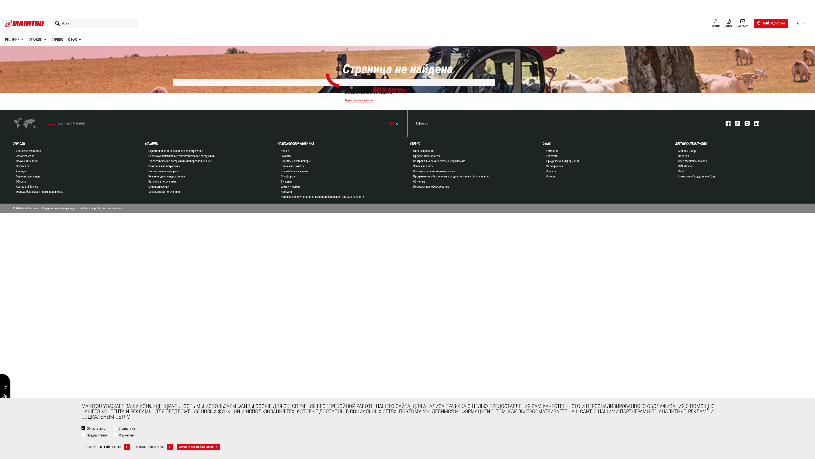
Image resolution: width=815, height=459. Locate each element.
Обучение (419, 181)
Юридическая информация (562, 161)
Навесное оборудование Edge (696, 176)
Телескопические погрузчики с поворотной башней (180, 161)
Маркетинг (126, 435)
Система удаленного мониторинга (434, 171)
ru (392, 123)
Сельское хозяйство (28, 151)
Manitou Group (687, 151)
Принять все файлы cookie (196, 447)
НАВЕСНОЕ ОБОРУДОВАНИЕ (296, 144)
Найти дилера (774, 23)
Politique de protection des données (101, 208)
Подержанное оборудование (431, 186)
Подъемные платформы (163, 171)
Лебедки (286, 191)
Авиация (21, 171)
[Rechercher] (56, 23)
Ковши (285, 151)
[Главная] (24, 23)
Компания (552, 151)
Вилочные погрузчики (162, 181)
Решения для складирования (166, 176)
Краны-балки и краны (294, 171)
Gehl (681, 171)
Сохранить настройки (149, 447)
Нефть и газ (23, 166)
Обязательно (96, 428)
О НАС (547, 144)
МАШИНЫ (151, 144)
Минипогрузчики (158, 186)
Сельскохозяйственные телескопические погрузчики (181, 156)
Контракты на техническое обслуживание (439, 161)
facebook (726, 123)
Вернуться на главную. (359, 100)
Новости (551, 171)
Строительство (25, 156)
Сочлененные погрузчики (164, 166)
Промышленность (27, 161)
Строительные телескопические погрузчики (175, 151)
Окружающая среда (28, 176)
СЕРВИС (415, 144)
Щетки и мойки (290, 186)
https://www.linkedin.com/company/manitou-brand (754, 123)
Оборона (21, 181)
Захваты (286, 156)
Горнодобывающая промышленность (39, 191)
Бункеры (286, 181)
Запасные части (423, 166)
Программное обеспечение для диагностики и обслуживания (451, 176)
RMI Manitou (685, 166)
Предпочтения (97, 435)
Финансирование (423, 151)
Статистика (127, 428)
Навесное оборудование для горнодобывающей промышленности (322, 196)
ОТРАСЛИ (19, 144)
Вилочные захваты (293, 166)
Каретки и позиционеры (296, 161)
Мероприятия (554, 166)
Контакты (552, 156)
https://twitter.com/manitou (735, 123)
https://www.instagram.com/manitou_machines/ (745, 123)
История (551, 176)
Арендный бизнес (27, 186)
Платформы (288, 176)
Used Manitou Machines (692, 161)
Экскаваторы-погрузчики (164, 191)
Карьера (683, 156)
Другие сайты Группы (691, 144)
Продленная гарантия (427, 156)
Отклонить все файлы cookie (103, 447)
